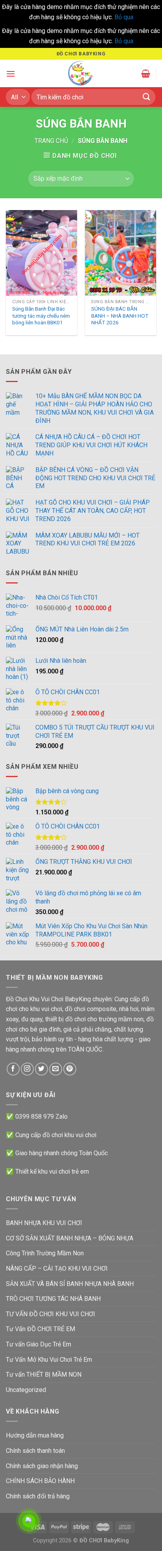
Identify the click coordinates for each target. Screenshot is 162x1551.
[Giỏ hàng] (145, 73)
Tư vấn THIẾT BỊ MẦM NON (43, 1374)
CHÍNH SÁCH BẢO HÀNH (40, 1481)
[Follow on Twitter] (41, 1069)
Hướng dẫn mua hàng (35, 1435)
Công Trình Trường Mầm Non (45, 1253)
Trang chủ (51, 140)
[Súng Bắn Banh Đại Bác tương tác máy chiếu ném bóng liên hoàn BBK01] (41, 252)
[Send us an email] (55, 1069)
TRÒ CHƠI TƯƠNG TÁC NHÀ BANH (53, 1298)
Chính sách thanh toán (35, 1450)
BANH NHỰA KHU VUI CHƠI (44, 1223)
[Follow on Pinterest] (69, 1069)
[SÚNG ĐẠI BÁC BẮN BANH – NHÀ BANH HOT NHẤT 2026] (120, 252)
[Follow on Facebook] (13, 1069)
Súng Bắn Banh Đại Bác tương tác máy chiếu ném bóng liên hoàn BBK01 (41, 315)
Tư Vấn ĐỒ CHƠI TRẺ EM (40, 1329)
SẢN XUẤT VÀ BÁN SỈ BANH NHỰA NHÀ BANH (70, 1284)
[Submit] (147, 97)
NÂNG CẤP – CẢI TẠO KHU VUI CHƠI (57, 1268)
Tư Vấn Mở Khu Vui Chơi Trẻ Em (49, 1359)
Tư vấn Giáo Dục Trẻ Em (38, 1344)
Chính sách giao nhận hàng (42, 1466)
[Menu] (10, 73)
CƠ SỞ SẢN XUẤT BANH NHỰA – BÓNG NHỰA (69, 1238)
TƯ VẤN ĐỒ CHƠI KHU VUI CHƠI (50, 1314)
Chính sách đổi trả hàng (38, 1496)
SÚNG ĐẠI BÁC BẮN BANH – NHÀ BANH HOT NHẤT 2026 (119, 315)
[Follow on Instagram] (27, 1069)
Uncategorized (26, 1390)
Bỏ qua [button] (123, 17)
